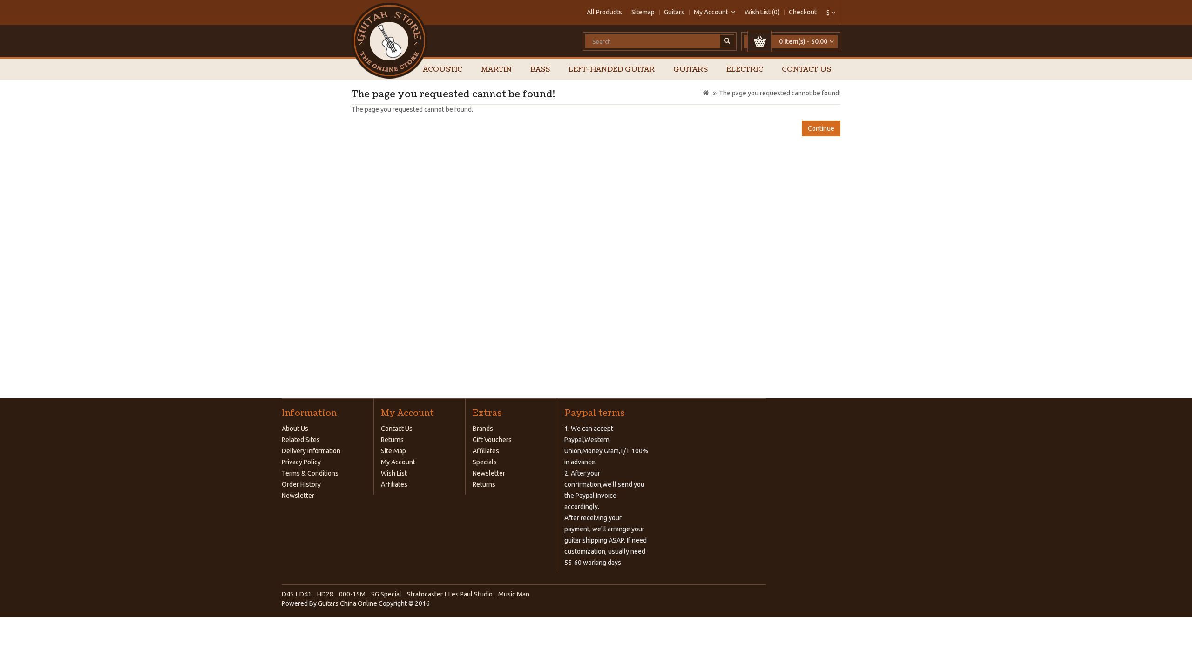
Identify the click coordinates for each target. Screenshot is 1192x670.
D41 (305, 594)
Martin (496, 69)
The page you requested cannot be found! (779, 93)
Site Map (393, 451)
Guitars (674, 12)
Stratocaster (425, 594)
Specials (485, 462)
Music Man (513, 594)
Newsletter (298, 495)
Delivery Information (311, 451)
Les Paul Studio (470, 594)
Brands (483, 428)
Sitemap (643, 12)
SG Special (386, 594)
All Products (604, 12)
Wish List (394, 473)
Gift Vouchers (492, 439)
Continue (821, 128)
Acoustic (442, 69)
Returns (392, 439)
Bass (540, 69)
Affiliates (394, 484)
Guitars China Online (347, 603)
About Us (295, 428)
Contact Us (806, 69)
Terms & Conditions (310, 473)
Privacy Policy (301, 462)
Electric (744, 69)
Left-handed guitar (612, 69)
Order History (301, 484)
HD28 (325, 594)
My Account (398, 462)
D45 (288, 594)
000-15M (352, 594)
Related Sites (301, 439)
